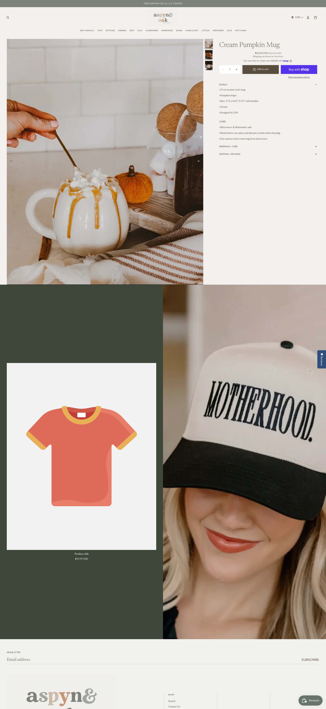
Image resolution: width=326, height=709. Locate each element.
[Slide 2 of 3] (209, 54)
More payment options (299, 77)
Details (223, 84)
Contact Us (174, 707)
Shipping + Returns (229, 154)
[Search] (8, 17)
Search (171, 701)
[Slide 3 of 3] (209, 65)
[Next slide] (199, 162)
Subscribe (310, 660)
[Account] (308, 17)
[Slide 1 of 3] (209, 44)
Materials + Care (228, 146)
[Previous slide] (10, 162)
